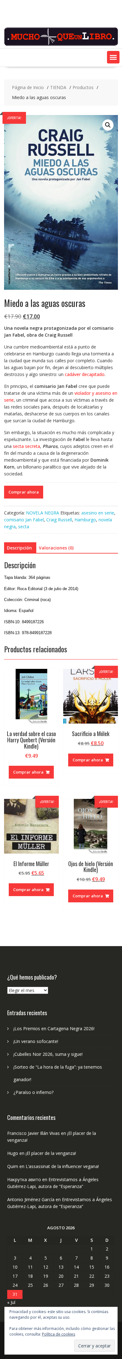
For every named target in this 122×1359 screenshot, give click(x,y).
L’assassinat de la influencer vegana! (62, 1166)
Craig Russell (59, 520)
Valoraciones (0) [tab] (56, 548)
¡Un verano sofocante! (35, 1041)
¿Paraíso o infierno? (33, 1092)
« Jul (11, 1302)
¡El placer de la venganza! (51, 1153)
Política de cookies (58, 1334)
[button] (113, 57)
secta (23, 526)
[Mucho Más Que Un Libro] (61, 45)
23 (106, 1276)
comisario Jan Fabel (24, 520)
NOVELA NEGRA (42, 513)
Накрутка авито (24, 1179)
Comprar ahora (23, 492)
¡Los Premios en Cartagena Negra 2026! (53, 1028)
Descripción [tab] (19, 548)
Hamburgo (85, 520)
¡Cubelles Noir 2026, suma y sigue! (48, 1054)
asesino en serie (97, 513)
